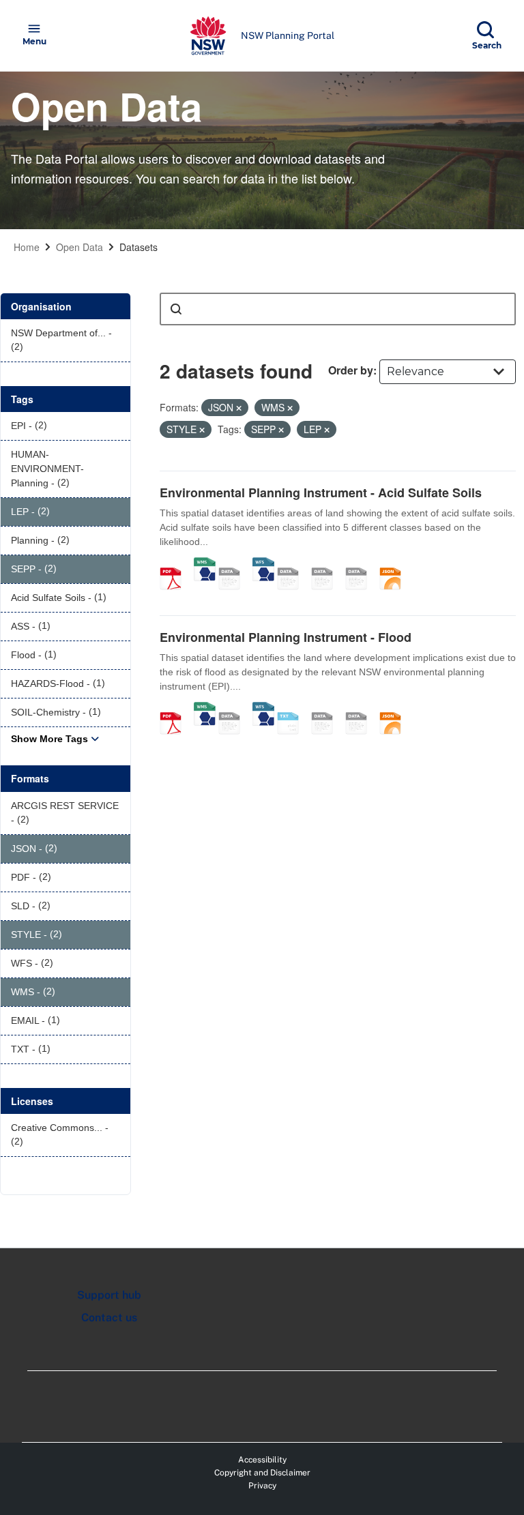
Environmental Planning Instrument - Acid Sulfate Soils (321, 492)
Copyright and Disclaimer (262, 1472)
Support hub (109, 1295)
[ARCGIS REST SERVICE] (234, 564)
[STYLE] (327, 564)
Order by (350, 370)
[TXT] (292, 709)
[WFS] (263, 564)
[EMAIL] (292, 564)
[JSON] (395, 564)
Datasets (138, 247)
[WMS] (205, 564)
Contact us (109, 1317)
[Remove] (239, 407)
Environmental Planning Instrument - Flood (285, 637)
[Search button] (176, 309)
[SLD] (361, 564)
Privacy (262, 1485)
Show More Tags (49, 738)
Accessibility (262, 1460)
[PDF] (175, 564)
